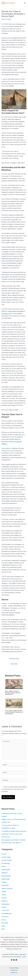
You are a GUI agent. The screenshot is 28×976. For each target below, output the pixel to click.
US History (5, 916)
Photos (4, 895)
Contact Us (14, 970)
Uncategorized (6, 913)
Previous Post (14, 659)
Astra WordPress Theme (18, 957)
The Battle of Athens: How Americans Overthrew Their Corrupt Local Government (14, 834)
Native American (7, 888)
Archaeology (6, 863)
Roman (4, 907)
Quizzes (4, 898)
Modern (4, 882)
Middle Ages (6, 879)
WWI (3, 929)
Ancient (4, 854)
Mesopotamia (6, 876)
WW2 (3, 926)
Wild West (5, 923)
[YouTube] (16, 960)
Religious (4, 901)
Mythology (5, 885)
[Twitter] (11, 960)
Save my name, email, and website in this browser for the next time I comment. (14, 789)
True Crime (5, 910)
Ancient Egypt (6, 857)
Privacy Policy (14, 968)
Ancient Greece (7, 860)
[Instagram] (14, 960)
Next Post (14, 664)
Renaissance (6, 904)
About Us (14, 972)
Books (4, 866)
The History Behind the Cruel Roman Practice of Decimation (14, 712)
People (4, 891)
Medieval (4, 873)
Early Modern (6, 869)
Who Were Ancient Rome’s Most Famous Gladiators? (13, 692)
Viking (4, 920)
